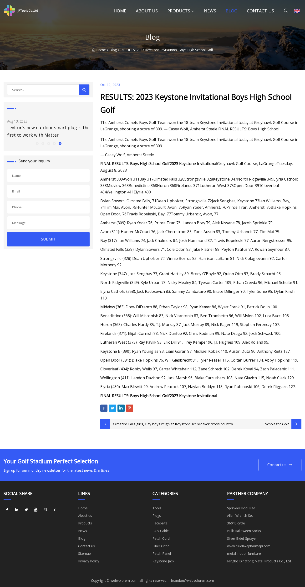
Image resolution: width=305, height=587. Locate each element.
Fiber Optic (160, 546)
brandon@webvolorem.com (192, 580)
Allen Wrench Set (240, 515)
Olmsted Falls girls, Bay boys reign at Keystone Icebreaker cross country (173, 424)
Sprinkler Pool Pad (241, 508)
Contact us (260, 11)
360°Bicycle (236, 523)
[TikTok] (54, 509)
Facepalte (160, 523)
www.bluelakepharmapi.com (248, 546)
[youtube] (35, 509)
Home (120, 11)
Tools (156, 508)
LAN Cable (160, 530)
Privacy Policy (88, 561)
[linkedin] (16, 509)
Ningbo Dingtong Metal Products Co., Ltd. (259, 561)
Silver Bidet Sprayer (242, 538)
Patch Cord (161, 538)
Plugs (156, 515)
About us (147, 11)
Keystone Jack (163, 561)
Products (178, 11)
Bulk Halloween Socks (244, 530)
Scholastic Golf (277, 424)
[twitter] (26, 509)
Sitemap (84, 553)
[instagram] (45, 509)
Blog (231, 11)
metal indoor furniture (244, 553)
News (210, 11)
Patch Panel (161, 553)
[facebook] (7, 509)
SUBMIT (48, 239)
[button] (36, 143)
